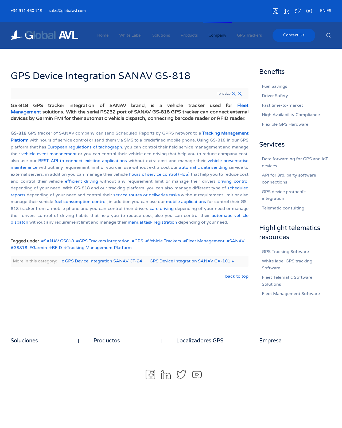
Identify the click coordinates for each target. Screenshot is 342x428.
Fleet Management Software (291, 293)
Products (189, 35)
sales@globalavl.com (67, 11)
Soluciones (24, 341)
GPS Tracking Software (285, 251)
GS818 (20, 247)
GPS (138, 241)
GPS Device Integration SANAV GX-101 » (192, 261)
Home (102, 35)
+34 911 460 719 (26, 11)
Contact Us (294, 35)
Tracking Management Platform (99, 247)
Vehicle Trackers (164, 241)
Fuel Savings (274, 86)
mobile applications (186, 201)
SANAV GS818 (59, 241)
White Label (130, 35)
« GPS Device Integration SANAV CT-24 (101, 261)
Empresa (270, 341)
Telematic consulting (283, 208)
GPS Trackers (249, 35)
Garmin (39, 247)
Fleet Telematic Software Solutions (287, 281)
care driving (162, 208)
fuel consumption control (81, 201)
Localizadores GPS (199, 341)
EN (322, 11)
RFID (57, 247)
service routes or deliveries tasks (146, 195)
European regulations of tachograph (85, 147)
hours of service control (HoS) (159, 174)
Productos (107, 341)
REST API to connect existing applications (82, 160)
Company (217, 35)
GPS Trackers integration (104, 241)
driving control (233, 181)
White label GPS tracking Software (287, 264)
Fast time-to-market (282, 105)
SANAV (236, 241)
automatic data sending (203, 167)
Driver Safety (275, 95)
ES (329, 11)
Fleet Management (205, 241)
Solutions (161, 35)
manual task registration (152, 222)
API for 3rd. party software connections (289, 179)
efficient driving (81, 181)
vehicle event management (49, 153)
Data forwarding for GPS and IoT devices (295, 162)
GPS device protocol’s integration (284, 195)
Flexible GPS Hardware (285, 124)
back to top (236, 276)
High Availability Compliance (291, 114)
